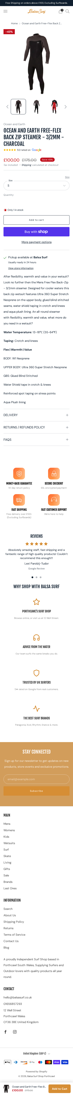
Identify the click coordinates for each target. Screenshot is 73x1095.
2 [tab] (36, 577)
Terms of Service (14, 935)
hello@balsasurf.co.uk (18, 997)
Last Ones (10, 888)
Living (7, 862)
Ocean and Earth (14, 124)
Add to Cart (59, 1088)
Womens (9, 830)
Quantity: (9, 195)
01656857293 (13, 1004)
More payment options (37, 242)
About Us (10, 915)
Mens (7, 824)
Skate (7, 856)
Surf (6, 850)
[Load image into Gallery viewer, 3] (54, 106)
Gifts (7, 869)
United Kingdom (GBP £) (34, 1053)
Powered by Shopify (36, 1071)
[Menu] (5, 11)
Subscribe (36, 791)
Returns (8, 928)
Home (14, 23)
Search (8, 909)
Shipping (26, 165)
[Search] (67, 11)
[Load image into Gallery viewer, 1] (18, 106)
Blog (6, 948)
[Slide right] (64, 107)
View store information (20, 268)
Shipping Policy (14, 922)
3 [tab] (40, 577)
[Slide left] (8, 107)
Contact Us (11, 941)
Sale (6, 875)
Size (67, 177)
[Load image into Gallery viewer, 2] (36, 106)
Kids (6, 837)
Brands (8, 882)
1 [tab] (32, 577)
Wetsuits (9, 843)
